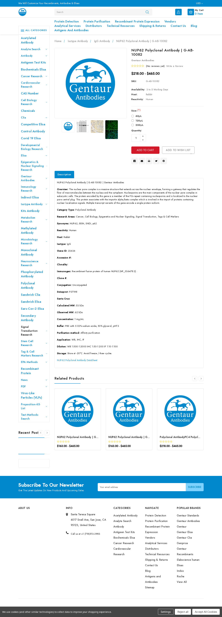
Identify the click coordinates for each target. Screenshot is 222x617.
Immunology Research (28, 189)
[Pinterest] (163, 161)
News (24, 380)
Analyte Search (30, 49)
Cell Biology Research (29, 102)
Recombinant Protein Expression (137, 21)
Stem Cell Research (27, 343)
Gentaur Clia (184, 538)
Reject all (182, 612)
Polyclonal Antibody (28, 285)
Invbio (180, 571)
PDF (23, 386)
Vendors (170, 21)
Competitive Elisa (33, 124)
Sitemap (149, 587)
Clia (23, 117)
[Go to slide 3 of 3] (47, 432)
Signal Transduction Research (29, 331)
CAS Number (30, 93)
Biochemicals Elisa (33, 69)
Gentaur (181, 526)
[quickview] (82, 412)
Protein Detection (66, 21)
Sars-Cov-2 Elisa (32, 309)
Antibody (27, 56)
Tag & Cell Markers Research (32, 353)
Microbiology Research (29, 241)
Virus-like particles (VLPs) (31, 395)
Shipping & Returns (152, 26)
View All (182, 582)
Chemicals (28, 111)
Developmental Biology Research (32, 147)
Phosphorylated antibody (32, 274)
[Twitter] (156, 161)
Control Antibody (33, 131)
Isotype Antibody (32, 204)
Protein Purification (97, 21)
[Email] (142, 161)
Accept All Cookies (206, 612)
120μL (139, 120)
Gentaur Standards (188, 515)
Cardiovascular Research (30, 85)
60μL (139, 116)
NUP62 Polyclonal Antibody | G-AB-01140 (83, 437)
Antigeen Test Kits (33, 62)
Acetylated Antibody (28, 40)
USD (199, 3)
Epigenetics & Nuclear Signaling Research (32, 166)
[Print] (149, 161)
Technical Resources (121, 26)
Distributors (94, 26)
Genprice (182, 543)
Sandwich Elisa (31, 302)
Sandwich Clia (30, 295)
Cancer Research (31, 76)
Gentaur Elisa (185, 532)
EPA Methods (29, 362)
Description (64, 174)
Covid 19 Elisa (31, 138)
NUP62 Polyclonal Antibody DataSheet (77, 360)
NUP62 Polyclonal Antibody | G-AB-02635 (134, 437)
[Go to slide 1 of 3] (40, 432)
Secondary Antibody (28, 318)
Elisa (24, 155)
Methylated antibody (29, 230)
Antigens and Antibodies (71, 30)
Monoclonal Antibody (29, 252)
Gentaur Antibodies (28, 178)
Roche (180, 576)
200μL (140, 125)
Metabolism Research (28, 219)
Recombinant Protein (30, 371)
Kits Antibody (30, 211)
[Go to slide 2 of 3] (201, 378)
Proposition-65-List (31, 406)
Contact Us (178, 26)
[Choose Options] (73, 412)
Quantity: (136, 130)
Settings (166, 612)
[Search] (147, 12)
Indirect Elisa (30, 197)
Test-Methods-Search (30, 417)
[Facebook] (134, 161)
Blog (194, 26)
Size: (135, 110)
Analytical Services (67, 26)
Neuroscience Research (29, 263)
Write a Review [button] (174, 66)
